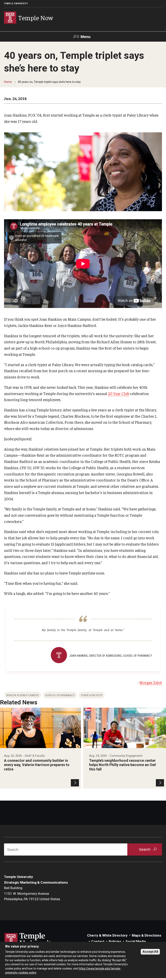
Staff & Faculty (91, 695)
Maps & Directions (146, 935)
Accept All (150, 951)
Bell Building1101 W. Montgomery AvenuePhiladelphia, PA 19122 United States (32, 893)
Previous (3, 743)
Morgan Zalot (150, 682)
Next (162, 743)
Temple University (16, 3)
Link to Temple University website (30, 940)
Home (8, 81)
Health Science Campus (22, 695)
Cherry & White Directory (107, 935)
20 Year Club (118, 393)
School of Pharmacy (59, 695)
